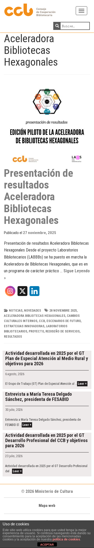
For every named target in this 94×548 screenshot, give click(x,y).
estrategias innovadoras (24, 326)
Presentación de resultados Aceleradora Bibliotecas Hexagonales (38, 196)
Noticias (15, 310)
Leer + (82, 384)
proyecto (36, 331)
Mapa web (47, 505)
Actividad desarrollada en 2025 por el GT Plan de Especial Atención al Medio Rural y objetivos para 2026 (46, 358)
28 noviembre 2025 (63, 310)
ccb (42, 321)
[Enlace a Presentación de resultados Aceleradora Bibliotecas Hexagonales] (47, 124)
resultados (13, 336)
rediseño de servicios (62, 331)
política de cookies (66, 539)
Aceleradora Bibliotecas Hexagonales (34, 316)
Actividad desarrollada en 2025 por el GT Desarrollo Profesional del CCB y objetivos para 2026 (46, 440)
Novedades (32, 310)
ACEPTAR (47, 544)
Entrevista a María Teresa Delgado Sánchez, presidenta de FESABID (38, 396)
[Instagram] (10, 293)
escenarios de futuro (63, 321)
